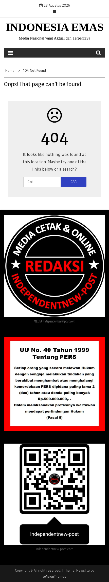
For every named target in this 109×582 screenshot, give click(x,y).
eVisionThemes (54, 576)
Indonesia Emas (54, 27)
